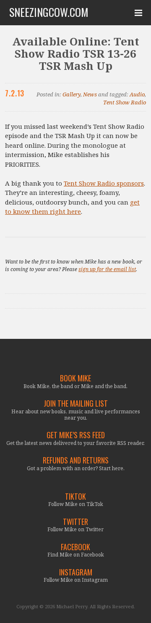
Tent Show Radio (124, 102)
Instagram (75, 572)
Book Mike (75, 378)
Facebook (75, 547)
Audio (137, 94)
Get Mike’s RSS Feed (76, 435)
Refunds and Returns (76, 460)
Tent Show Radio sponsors (104, 183)
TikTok (75, 496)
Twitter (75, 522)
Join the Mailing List (76, 403)
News (90, 94)
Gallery (71, 94)
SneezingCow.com (49, 12)
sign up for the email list (107, 269)
